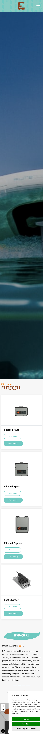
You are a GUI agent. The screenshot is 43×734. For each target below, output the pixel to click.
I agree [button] (26, 719)
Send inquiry (13, 443)
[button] (3, 706)
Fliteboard (6, 384)
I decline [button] (25, 724)
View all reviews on (15, 692)
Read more (12, 436)
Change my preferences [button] (26, 728)
